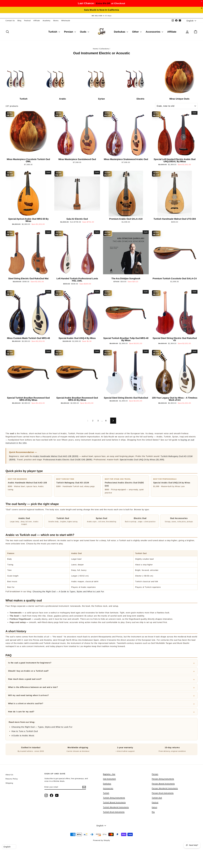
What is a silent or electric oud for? (25, 703)
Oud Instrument (109, 779)
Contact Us (10, 21)
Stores (56, 21)
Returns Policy (12, 779)
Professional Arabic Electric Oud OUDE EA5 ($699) (67, 459)
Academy (46, 21)
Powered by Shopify (101, 840)
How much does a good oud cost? (25, 679)
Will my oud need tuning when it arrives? (28, 695)
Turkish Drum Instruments (114, 812)
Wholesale (65, 21)
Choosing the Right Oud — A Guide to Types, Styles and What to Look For (68, 591)
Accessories (153, 31)
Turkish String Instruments (114, 798)
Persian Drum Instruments (163, 793)
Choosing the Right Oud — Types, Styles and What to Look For (41, 727)
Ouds (83, 31)
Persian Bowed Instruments (163, 784)
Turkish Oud (157, 798)
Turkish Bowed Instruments (114, 802)
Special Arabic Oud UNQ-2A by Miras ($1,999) (142, 459)
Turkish (53, 31)
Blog (19, 21)
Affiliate (36, 21)
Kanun (154, 807)
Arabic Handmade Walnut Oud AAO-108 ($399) (55, 456)
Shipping (9, 783)
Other (135, 31)
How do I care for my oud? (21, 711)
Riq (153, 812)
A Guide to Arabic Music (22, 735)
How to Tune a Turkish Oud (24, 731)
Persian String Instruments (163, 779)
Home (95, 49)
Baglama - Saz (109, 774)
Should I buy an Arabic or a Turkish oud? (28, 671)
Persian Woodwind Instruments (165, 788)
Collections (104, 49)
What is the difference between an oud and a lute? (33, 687)
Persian (69, 31)
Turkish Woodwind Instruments (116, 807)
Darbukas (120, 31)
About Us (9, 775)
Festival (27, 21)
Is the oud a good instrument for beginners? (29, 663)
